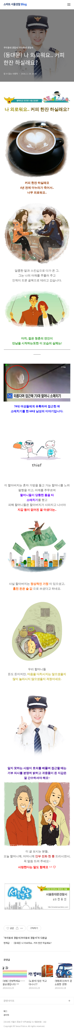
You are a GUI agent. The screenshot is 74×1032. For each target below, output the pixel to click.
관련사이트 (9, 1000)
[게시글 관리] (21, 928)
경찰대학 (8, 1012)
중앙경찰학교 (10, 1024)
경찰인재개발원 (11, 1018)
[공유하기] (17, 928)
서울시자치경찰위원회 (14, 1007)
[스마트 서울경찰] (15, 5)
